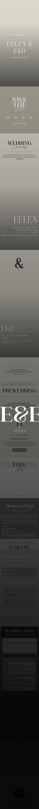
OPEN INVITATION (19, 431)
